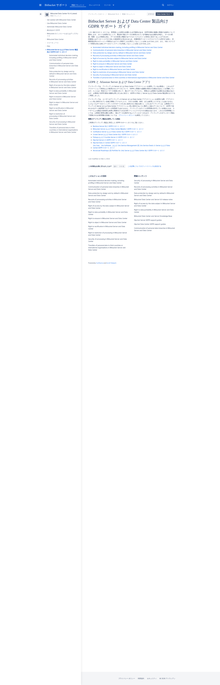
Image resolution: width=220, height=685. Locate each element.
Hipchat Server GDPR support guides (148, 220)
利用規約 (141, 678)
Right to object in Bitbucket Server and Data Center (112, 67)
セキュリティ (152, 678)
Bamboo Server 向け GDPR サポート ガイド (109, 126)
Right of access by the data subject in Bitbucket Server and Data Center (120, 58)
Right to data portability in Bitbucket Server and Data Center (115, 61)
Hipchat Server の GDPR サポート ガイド (108, 140)
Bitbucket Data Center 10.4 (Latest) (63, 13)
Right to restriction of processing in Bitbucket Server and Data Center (62, 116)
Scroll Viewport (111, 263)
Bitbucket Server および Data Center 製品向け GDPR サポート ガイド (118, 129)
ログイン (170, 5)
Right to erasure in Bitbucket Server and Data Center (112, 64)
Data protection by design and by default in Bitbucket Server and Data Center (62, 73)
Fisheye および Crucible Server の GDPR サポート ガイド (114, 137)
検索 (163, 5)
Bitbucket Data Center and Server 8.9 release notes (153, 199)
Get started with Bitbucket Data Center (61, 20)
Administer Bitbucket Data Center (59, 27)
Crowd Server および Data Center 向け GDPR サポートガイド (115, 134)
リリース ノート (53, 43)
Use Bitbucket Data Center (57, 23)
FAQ (48, 46)
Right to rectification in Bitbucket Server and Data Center (114, 69)
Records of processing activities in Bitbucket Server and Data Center (118, 56)
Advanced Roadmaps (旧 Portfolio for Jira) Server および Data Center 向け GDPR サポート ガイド (129, 150)
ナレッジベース (94, 5)
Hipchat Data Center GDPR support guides (150, 224)
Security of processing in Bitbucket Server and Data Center (115, 75)
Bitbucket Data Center (55, 39)
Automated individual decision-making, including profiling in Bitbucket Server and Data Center (63, 57)
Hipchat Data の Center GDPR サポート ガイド (110, 143)
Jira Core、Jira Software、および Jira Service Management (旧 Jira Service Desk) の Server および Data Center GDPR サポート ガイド (131, 146)
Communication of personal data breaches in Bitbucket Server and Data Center (63, 65)
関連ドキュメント (78, 5)
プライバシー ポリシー (127, 115)
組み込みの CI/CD (53, 30)
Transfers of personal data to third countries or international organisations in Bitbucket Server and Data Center (63, 130)
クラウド (151, 14)
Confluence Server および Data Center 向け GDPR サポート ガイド (117, 132)
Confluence (99, 263)
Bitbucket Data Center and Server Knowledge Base (153, 216)
